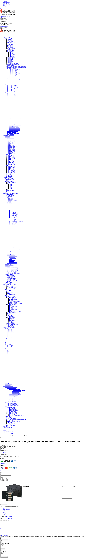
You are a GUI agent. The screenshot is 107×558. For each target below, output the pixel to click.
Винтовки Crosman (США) (12, 86)
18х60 (10, 188)
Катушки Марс (10, 61)
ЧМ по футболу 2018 (13, 398)
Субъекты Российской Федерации (18, 390)
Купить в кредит (6, 3)
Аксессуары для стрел (11, 317)
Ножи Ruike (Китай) (13, 230)
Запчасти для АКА (12, 77)
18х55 (10, 187)
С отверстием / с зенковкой (12, 200)
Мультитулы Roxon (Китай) (12, 270)
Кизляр (10, 259)
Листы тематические (11, 407)
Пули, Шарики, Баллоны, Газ (8, 135)
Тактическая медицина (9, 356)
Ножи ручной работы (11, 255)
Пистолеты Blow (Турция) (12, 94)
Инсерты (11, 319)
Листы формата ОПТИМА (12, 413)
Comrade (8, 350)
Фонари (6, 365)
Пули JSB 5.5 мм (10, 160)
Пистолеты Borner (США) (12, 95)
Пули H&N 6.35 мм (10, 168)
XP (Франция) (9, 45)
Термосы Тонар (10, 363)
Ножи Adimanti (14, 218)
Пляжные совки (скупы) (11, 80)
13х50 (10, 184)
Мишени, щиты (10, 315)
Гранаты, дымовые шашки (10, 370)
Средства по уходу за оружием (13, 133)
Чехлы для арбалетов (13, 302)
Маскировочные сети (9, 342)
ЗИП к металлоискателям (12, 68)
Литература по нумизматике (10, 425)
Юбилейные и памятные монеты (11, 387)
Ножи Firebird (14, 219)
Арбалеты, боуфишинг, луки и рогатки (10, 284)
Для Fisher (11, 52)
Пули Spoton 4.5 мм (11, 147)
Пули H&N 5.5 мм (10, 159)
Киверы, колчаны (10, 314)
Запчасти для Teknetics (13, 75)
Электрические (10, 277)
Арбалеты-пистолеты (11, 288)
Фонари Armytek (10, 366)
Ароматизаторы (6, 426)
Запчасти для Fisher (13, 70)
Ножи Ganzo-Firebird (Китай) (14, 217)
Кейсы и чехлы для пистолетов (15, 125)
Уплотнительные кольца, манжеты (16, 122)
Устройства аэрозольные (9, 181)
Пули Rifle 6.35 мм (10, 169)
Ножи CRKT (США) (13, 215)
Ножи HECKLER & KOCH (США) (16, 221)
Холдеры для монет (8, 417)
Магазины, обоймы (13, 107)
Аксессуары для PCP (11, 104)
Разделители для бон (13, 409)
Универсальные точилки (11, 278)
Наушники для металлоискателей (13, 79)
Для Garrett (11, 53)
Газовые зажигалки (8, 384)
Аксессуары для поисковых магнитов (12, 204)
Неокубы (9, 201)
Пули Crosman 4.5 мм (11, 140)
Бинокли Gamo (10, 329)
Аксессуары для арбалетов (12, 297)
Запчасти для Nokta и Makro (14, 73)
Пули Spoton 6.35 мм (11, 170)
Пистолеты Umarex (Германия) (13, 101)
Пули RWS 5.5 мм (10, 162)
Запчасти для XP (12, 76)
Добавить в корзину (4, 450)
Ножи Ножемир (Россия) (14, 239)
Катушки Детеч (10, 59)
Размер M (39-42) (10, 346)
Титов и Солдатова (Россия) (14, 253)
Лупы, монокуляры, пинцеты (10, 418)
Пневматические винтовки (10, 84)
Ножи (6, 208)
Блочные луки (10, 292)
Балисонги (14, 241)
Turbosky (8, 351)
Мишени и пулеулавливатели (12, 131)
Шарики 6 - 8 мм (8, 174)
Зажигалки (5, 382)
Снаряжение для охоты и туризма (9, 327)
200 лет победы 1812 (13, 396)
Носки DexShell (8, 344)
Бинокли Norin (10, 334)
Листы (6, 406)
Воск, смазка (9, 313)
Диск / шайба (9, 196)
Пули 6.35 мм (7, 165)
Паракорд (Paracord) (8, 282)
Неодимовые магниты (9, 194)
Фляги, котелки (8, 364)
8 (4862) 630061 (10, 518)
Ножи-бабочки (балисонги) (12, 263)
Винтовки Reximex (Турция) (12, 90)
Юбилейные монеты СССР (12, 401)
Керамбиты (14, 242)
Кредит (4, 514)
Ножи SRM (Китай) (13, 235)
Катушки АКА (10, 58)
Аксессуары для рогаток (11, 312)
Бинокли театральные (11, 336)
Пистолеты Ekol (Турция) (12, 93)
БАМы (8, 183)
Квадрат (8, 197)
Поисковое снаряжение (9, 65)
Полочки (11, 307)
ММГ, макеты (5, 381)
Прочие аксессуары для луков (15, 311)
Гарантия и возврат (6, 2)
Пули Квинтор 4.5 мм (11, 150)
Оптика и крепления (13, 110)
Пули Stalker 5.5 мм (10, 163)
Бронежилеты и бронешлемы (10, 337)
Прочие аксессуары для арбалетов (15, 303)
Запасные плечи (12, 298)
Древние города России (16, 391)
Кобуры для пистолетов (13, 126)
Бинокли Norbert (10, 333)
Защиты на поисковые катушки (13, 64)
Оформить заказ (3, 504)
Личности (11, 399)
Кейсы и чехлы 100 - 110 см (14, 128)
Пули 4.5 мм (7, 137)
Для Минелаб (11, 56)
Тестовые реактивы (11, 423)
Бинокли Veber (10, 335)
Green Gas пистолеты (9, 379)
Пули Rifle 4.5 (9, 144)
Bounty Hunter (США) (11, 39)
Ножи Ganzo (14, 220)
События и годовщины (16, 393)
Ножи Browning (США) (13, 211)
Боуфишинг (7, 289)
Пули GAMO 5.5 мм (11, 158)
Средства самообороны (7, 177)
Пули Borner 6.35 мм (11, 167)
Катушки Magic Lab (11, 51)
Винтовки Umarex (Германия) (12, 91)
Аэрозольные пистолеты (11, 182)
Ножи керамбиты (10, 254)
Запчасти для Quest (13, 74)
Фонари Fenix (9, 367)
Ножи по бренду (10, 209)
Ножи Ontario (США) (13, 226)
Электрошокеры (8, 180)
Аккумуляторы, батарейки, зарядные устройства (16, 66)
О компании (5, 1)
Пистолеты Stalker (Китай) (12, 100)
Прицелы (11, 300)
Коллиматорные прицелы (16, 111)
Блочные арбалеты (10, 286)
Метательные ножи (10, 250)
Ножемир (11, 252)
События (11, 400)
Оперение (11, 321)
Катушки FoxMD (10, 50)
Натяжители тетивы (13, 299)
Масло (8, 281)
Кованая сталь (12, 260)
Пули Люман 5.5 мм (11, 164)
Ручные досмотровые (11, 48)
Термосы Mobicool (10, 360)
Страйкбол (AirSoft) (6, 369)
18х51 (10, 186)
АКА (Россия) (9, 46)
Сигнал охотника (8, 354)
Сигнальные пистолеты (9, 102)
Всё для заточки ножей (9, 275)
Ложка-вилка (7, 341)
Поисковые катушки (9, 49)
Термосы (6, 358)
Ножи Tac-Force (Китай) (14, 237)
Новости (4, 6)
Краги (10, 305)
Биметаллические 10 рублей (14, 389)
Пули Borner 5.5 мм (10, 156)
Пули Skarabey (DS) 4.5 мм (12, 146)
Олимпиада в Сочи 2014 (14, 397)
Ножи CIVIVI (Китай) (13, 213)
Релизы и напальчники (13, 309)
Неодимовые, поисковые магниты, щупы (10, 193)
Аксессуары (7, 383)
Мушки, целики (12, 109)
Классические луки (10, 293)
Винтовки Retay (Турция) (12, 89)
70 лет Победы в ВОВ (13, 395)
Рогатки (6, 295)
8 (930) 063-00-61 (3, 17)
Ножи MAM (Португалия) (14, 224)
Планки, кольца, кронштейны (17, 112)
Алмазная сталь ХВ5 (13, 256)
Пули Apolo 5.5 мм (10, 155)
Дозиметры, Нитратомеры (8, 380)
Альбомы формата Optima (12, 404)
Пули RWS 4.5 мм (10, 145)
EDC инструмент (8, 264)
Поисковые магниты (9, 202)
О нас (4, 510)
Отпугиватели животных (10, 178)
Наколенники (7, 343)
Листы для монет (12, 414)
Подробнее (2, 463)
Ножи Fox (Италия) (13, 216)
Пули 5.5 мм (7, 154)
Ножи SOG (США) (13, 233)
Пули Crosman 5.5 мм (11, 157)
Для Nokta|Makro (12, 54)
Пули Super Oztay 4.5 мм (11, 149)
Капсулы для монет (8, 416)
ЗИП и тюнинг (10, 105)
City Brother (11, 251)
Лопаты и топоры (10, 78)
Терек (8, 353)
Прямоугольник (10, 198)
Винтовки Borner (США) (12, 85)
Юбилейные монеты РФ (11, 388)
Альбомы (6, 402)
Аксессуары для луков (11, 304)
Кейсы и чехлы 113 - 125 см (14, 129)
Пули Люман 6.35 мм (11, 172)
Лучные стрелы (10, 325)
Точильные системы (11, 279)
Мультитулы (7, 266)
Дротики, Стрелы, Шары (9, 316)
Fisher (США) (9, 40)
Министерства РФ (15, 392)
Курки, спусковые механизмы (15, 106)
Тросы (8, 206)
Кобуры (6, 192)
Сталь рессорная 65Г (13, 262)
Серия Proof (9, 422)
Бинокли (6, 328)
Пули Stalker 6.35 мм (11, 171)
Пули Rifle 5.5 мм (10, 161)
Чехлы (10, 310)
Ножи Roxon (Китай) (13, 228)
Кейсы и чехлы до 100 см (14, 127)
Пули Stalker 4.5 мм (10, 148)
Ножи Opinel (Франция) (13, 227)
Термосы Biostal (10, 359)
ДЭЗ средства (7, 338)
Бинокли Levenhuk (10, 332)
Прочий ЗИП (11, 123)
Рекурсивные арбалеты (11, 287)
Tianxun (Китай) (10, 44)
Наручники (7, 191)
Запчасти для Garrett (13, 71)
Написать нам (3, 452)
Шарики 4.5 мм (8, 173)
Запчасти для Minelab (13, 72)
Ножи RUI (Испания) (13, 229)
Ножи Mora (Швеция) (13, 225)
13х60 (10, 185)
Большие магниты (10, 195)
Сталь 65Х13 (11, 261)
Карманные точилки (11, 276)
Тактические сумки (8, 357)
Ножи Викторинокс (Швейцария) (13, 273)
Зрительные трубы (8, 339)
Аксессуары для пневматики (10, 103)
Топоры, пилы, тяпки (9, 274)
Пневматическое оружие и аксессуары (10, 83)
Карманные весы (8, 424)
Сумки (8, 205)
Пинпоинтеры (10, 47)
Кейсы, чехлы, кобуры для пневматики (14, 124)
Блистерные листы (12, 408)
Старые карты (9, 81)
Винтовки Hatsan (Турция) (12, 88)
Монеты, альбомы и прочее (8, 386)
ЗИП (8, 189)
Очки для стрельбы (10, 134)
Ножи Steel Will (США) (13, 236)
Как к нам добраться (4, 26)
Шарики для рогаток (11, 326)
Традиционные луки (11, 294)
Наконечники (12, 320)
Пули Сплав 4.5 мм (10, 152)
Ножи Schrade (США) (13, 232)
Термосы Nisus (10, 361)
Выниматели (11, 318)
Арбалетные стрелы (11, 323)
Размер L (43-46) (10, 345)
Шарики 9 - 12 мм (8, 175)
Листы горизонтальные (11, 411)
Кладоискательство (6, 37)
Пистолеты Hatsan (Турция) (12, 99)
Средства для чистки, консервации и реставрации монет (15, 419)
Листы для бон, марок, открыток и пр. (16, 415)
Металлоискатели (8, 38)
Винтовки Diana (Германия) (12, 87)
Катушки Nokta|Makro (11, 57)
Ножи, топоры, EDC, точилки (8, 207)
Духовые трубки (8, 290)
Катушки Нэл (9, 62)
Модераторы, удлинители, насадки (16, 108)
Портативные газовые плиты (10, 348)
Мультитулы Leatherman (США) (13, 269)
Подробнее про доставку (5, 16)
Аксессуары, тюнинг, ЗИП (10, 296)
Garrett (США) (10, 41)
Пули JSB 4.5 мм (10, 143)
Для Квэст (11, 55)
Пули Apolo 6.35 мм (11, 166)
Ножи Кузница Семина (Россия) (15, 238)
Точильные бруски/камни (12, 280)
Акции (4, 5)
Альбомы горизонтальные (12, 403)
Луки (6, 291)
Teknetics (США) (10, 43)
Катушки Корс (10, 60)
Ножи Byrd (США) (13, 212)
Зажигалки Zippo (8, 385)
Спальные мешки (8, 355)
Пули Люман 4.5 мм (11, 151)
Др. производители (10, 368)
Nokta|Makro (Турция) (11, 42)
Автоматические (15, 240)
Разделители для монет (13, 410)
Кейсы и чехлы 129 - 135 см (14, 130)
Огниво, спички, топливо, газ (10, 347)
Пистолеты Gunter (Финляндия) (13, 98)
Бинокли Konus (10, 331)
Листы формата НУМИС (12, 412)
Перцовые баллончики (9, 190)
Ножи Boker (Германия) (13, 210)
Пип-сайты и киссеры (13, 306)
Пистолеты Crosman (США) (12, 96)
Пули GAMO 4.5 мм (11, 141)
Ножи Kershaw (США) (13, 222)
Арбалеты (7, 285)
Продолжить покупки (4, 539)
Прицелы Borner (15, 113)
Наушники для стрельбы (11, 132)
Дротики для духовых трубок (12, 324)
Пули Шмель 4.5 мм (11, 153)
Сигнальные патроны (9, 176)
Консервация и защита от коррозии (14, 421)
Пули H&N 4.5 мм (10, 142)
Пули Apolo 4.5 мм (10, 138)
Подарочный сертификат (7, 427)
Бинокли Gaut (9, 330)
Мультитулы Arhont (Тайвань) (13, 267)
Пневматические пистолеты (10, 92)
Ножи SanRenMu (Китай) (14, 231)
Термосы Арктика (10, 362)
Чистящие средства (10, 420)
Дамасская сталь (12, 258)
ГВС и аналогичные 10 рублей (15, 394)
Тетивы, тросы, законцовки (14, 301)
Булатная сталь (12, 257)
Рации (6, 349)
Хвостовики (11, 322)
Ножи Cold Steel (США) (13, 214)
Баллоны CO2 (7, 136)
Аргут (8, 352)
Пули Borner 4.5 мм (10, 139)
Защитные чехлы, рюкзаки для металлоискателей (16, 67)
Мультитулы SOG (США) (12, 271)
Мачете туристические (9, 265)
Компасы (6, 340)
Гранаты (8, 371)
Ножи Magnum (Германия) (14, 223)
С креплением (10, 199)
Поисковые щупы (8, 203)
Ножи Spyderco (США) (13, 234)
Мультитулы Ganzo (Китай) (12, 268)
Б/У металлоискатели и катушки (11, 82)
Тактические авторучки (9, 179)
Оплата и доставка (6, 4)
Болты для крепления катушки (13, 63)
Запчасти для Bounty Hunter (14, 69)
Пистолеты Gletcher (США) (12, 97)
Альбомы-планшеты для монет (13, 405)
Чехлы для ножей (8, 283)
